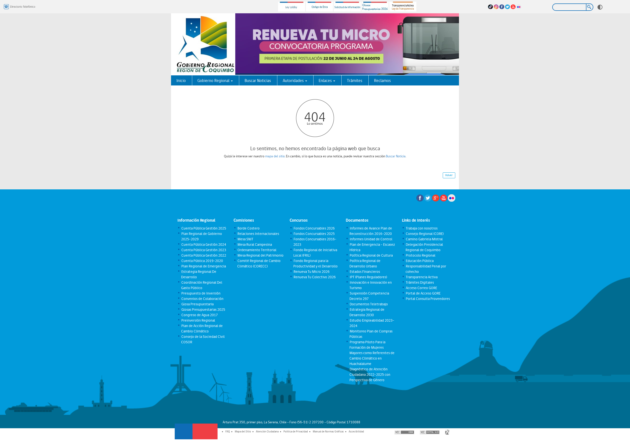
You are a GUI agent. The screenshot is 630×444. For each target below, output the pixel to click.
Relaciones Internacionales (258, 233)
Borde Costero (248, 228)
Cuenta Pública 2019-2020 (202, 261)
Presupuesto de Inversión (200, 293)
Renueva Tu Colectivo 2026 (314, 277)
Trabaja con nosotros (421, 228)
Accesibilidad (356, 431)
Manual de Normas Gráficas (328, 431)
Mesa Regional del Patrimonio (260, 255)
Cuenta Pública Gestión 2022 (203, 255)
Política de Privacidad (296, 431)
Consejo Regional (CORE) (424, 233)
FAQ (227, 431)
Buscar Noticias (258, 80)
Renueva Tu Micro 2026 (311, 271)
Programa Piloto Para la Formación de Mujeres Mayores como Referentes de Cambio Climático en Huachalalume (371, 353)
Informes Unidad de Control (370, 239)
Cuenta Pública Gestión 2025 (203, 228)
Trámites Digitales (420, 282)
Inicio (181, 80)
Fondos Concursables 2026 (313, 228)
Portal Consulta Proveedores (428, 298)
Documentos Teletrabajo (368, 304)
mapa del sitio (275, 156)
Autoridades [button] (294, 80)
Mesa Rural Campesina (254, 244)
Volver (449, 175)
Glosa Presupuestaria (197, 304)
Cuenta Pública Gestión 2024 (203, 244)
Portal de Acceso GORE (423, 293)
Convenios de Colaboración (202, 298)
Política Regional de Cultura (371, 255)
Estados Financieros (364, 271)
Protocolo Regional (420, 255)
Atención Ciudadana (267, 431)
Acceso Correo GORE (421, 288)
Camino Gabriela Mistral (424, 239)
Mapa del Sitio (243, 431)
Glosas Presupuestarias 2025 (203, 309)
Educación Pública (419, 261)
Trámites (354, 80)
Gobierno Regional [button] (213, 80)
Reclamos (382, 80)
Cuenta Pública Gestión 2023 (203, 250)
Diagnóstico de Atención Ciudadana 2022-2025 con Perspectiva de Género (369, 374)
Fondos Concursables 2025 (313, 233)
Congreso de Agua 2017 (199, 315)
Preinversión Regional (198, 320)
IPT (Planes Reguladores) (368, 277)
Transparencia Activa (421, 277)
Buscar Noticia (396, 156)
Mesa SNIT (245, 239)
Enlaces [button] (326, 80)
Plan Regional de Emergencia (203, 266)
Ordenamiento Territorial (256, 250)
